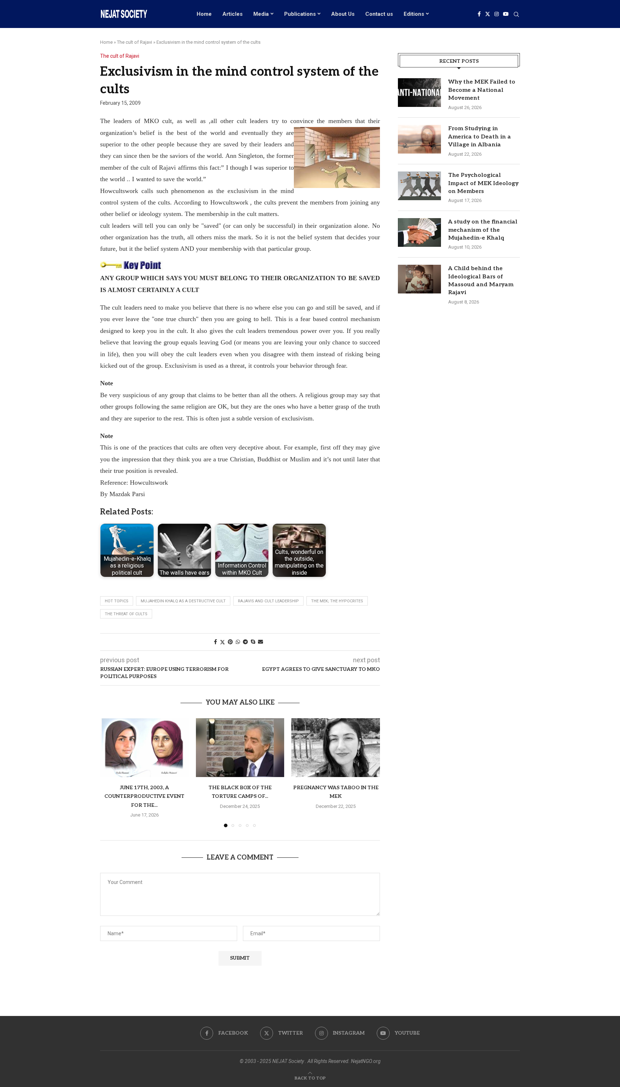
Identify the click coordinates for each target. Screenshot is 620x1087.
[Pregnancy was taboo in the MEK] (335, 747)
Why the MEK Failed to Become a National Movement (481, 90)
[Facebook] (479, 14)
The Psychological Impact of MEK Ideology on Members (483, 183)
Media (261, 14)
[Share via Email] (260, 642)
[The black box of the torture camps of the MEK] (240, 747)
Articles (232, 14)
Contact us (379, 14)
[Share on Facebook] (215, 642)
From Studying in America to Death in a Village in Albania (479, 136)
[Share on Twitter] (222, 642)
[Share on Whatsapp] (238, 642)
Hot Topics (116, 601)
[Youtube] (506, 14)
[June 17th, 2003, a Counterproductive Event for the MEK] (144, 747)
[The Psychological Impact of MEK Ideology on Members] (419, 185)
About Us (342, 14)
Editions (414, 14)
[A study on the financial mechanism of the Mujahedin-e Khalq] (419, 232)
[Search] (516, 15)
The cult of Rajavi (134, 42)
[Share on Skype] (253, 642)
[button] (110, 772)
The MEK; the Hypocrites (337, 601)
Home (204, 14)
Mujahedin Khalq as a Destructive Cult (183, 601)
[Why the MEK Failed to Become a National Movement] (419, 92)
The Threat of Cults (126, 614)
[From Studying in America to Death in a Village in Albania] (419, 139)
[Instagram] (496, 14)
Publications (300, 14)
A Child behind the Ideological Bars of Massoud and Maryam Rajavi (480, 280)
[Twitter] (487, 14)
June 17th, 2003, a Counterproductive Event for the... (144, 796)
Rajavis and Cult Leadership (268, 601)
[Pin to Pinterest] (230, 642)
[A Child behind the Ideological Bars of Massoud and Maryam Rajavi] (419, 279)
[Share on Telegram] (245, 642)
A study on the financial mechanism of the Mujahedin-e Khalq (482, 229)
